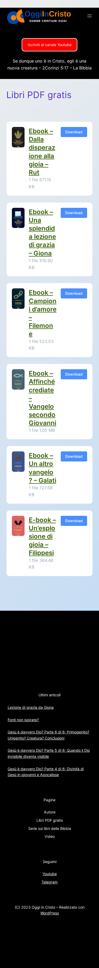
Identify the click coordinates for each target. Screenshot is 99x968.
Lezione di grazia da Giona (31, 707)
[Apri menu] (89, 16)
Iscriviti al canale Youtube (50, 44)
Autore (49, 812)
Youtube (50, 874)
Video (50, 836)
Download (74, 132)
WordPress (49, 913)
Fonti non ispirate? (23, 720)
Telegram (49, 882)
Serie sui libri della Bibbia (49, 828)
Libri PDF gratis (49, 820)
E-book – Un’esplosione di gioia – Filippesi (42, 536)
